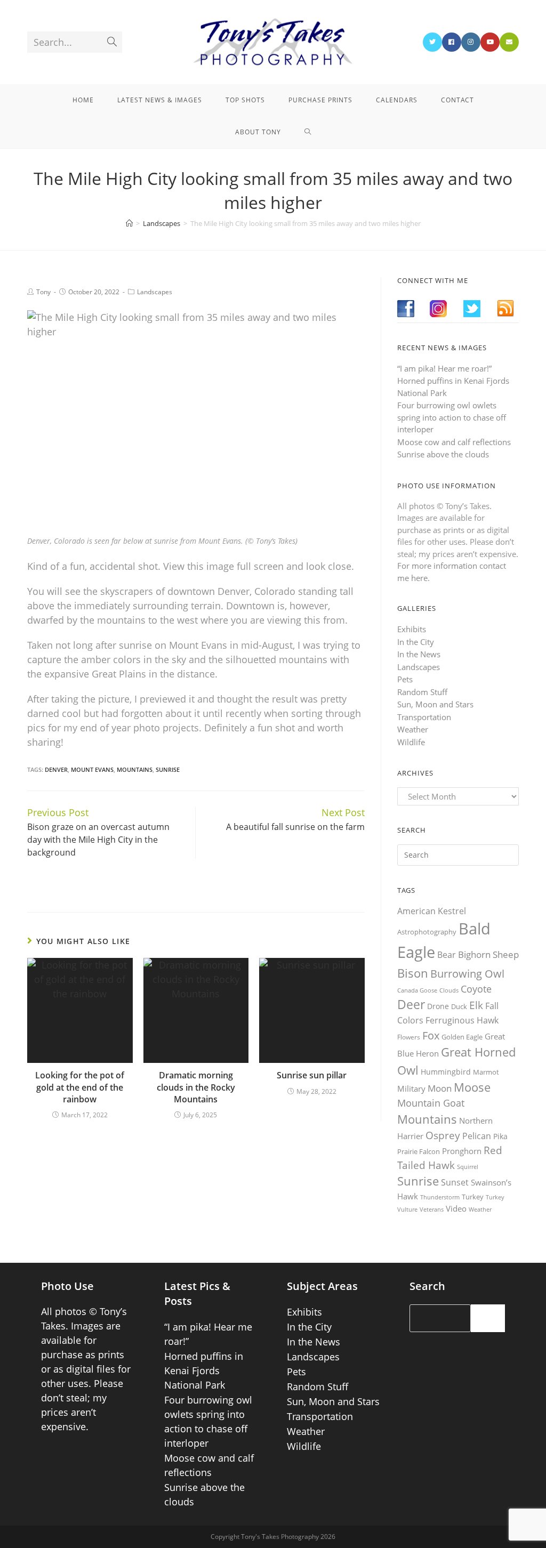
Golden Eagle (462, 1037)
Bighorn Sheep (488, 954)
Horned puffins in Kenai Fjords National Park (203, 1370)
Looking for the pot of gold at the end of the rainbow (79, 1087)
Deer (411, 1004)
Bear (446, 955)
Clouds (449, 990)
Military (411, 1088)
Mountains (134, 769)
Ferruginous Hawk (462, 1020)
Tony (43, 291)
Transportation (424, 717)
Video (456, 1208)
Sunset (455, 1182)
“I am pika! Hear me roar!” (444, 368)
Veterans (432, 1209)
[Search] (488, 1318)
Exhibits (411, 629)
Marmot (486, 1072)
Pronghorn (461, 1151)
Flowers (408, 1037)
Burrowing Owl (467, 973)
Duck (459, 1006)
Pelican (476, 1136)
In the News (418, 654)
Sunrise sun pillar (312, 1075)
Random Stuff (422, 692)
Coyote (476, 988)
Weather (412, 729)
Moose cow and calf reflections (454, 442)
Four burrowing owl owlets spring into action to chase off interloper (451, 417)
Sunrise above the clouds (443, 454)
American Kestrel (431, 911)
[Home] (129, 223)
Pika (500, 1136)
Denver (56, 769)
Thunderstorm (440, 1197)
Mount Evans (92, 769)
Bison (412, 973)
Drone (438, 1006)
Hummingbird (446, 1072)
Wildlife (411, 742)
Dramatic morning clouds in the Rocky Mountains (196, 1087)
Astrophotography (426, 932)
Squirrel (467, 1167)
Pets (405, 679)
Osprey (442, 1135)
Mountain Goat (430, 1102)
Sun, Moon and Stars (435, 704)
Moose (472, 1087)
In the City (415, 641)
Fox (430, 1035)
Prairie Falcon (418, 1151)
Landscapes (154, 291)
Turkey (473, 1197)
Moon (440, 1088)
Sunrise (168, 769)
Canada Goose (417, 990)
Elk (476, 1005)
